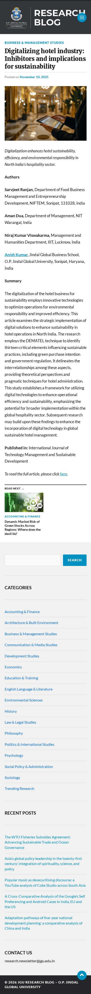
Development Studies (22, 656)
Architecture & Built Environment (31, 622)
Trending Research (19, 788)
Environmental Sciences (24, 700)
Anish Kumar (16, 254)
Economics (13, 667)
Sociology (12, 777)
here (63, 473)
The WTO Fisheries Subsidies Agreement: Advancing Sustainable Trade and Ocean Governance (38, 842)
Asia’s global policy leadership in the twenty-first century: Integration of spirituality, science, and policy (43, 863)
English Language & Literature (28, 689)
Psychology (14, 755)
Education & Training (21, 678)
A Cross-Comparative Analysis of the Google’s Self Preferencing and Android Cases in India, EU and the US (45, 901)
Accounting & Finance (22, 611)
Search (75, 560)
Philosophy (14, 733)
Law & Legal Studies (20, 722)
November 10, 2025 (34, 77)
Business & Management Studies (34, 43)
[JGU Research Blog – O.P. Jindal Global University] (46, 17)
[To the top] (82, 975)
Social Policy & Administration (29, 766)
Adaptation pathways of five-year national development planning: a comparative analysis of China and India (43, 922)
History (11, 711)
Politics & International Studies (29, 744)
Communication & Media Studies (31, 644)
